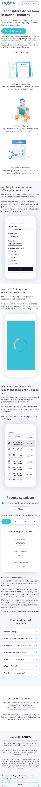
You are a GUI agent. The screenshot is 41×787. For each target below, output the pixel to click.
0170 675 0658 (22, 707)
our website (33, 745)
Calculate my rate (14, 31)
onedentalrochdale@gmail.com (20, 709)
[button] (21, 345)
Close (20, 784)
